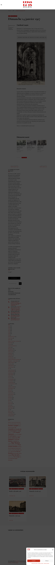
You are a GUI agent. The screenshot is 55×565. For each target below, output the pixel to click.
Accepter (34, 560)
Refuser (47, 560)
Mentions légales (40, 563)
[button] (52, 549)
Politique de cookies (35, 563)
